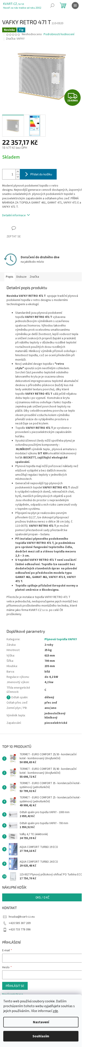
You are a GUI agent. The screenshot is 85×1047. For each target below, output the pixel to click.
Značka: (15, 39)
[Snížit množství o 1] (17, 176)
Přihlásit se (15, 986)
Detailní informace (14, 215)
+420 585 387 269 (20, 923)
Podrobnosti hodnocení (59, 34)
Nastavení (41, 1022)
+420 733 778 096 (20, 929)
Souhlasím (40, 1036)
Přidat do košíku (41, 174)
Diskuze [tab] (21, 277)
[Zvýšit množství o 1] (17, 171)
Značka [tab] (34, 277)
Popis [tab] (9, 277)
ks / (42, 897)
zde (55, 1010)
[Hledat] (52, 5)
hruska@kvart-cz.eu (22, 917)
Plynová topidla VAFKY (60, 639)
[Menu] (75, 5)
